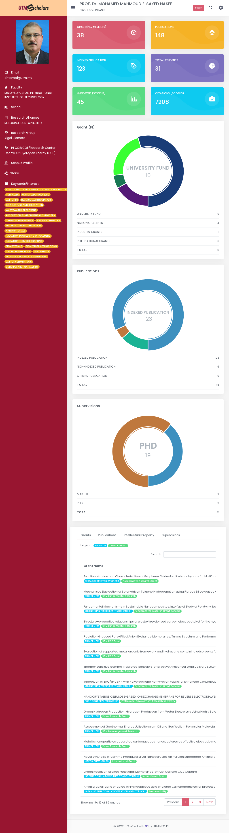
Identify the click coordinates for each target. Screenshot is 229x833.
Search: (156, 554)
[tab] (85, 535)
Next (209, 802)
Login (198, 7)
